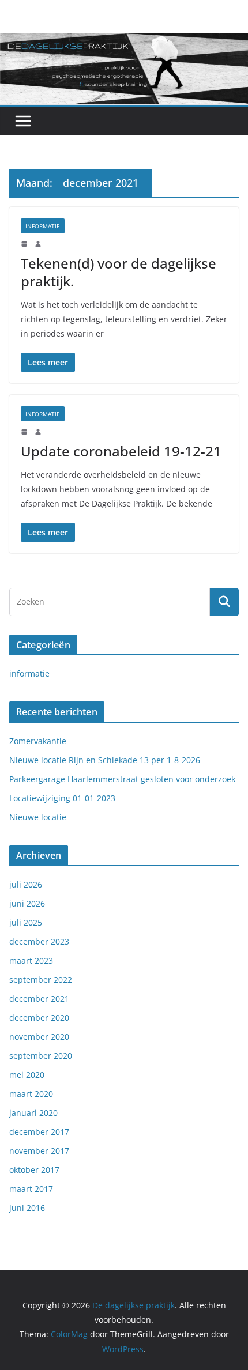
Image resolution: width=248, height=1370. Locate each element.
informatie (42, 226)
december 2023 (39, 941)
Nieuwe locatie (37, 817)
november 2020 (39, 1036)
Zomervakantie (37, 740)
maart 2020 (31, 1093)
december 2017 (39, 1131)
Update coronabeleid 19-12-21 (121, 451)
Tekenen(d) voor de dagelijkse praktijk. (118, 272)
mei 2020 (26, 1074)
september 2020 (40, 1055)
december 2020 (39, 1017)
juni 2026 (27, 903)
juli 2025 (25, 922)
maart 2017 (31, 1188)
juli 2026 (25, 884)
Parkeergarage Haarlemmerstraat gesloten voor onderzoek (122, 778)
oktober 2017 (34, 1169)
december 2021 (39, 998)
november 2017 (39, 1150)
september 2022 (40, 979)
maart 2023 (31, 960)
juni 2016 (27, 1207)
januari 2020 (33, 1112)
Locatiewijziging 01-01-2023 (62, 797)
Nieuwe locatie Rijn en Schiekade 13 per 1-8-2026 (104, 759)
